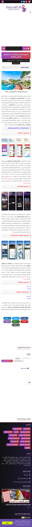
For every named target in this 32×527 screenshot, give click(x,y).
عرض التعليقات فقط (18, 361)
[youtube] (26, 2)
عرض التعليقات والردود (7, 361)
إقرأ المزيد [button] (18, 524)
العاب (15, 432)
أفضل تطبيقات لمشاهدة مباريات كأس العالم (18, 504)
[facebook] (22, 2)
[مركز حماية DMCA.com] (26, 518)
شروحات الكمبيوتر (24, 445)
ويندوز (26, 448)
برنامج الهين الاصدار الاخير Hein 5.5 (20, 482)
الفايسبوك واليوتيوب (23, 435)
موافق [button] (7, 523)
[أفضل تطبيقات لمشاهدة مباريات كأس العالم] (16, 496)
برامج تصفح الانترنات (13, 438)
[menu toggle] (29, 2)
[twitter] (24, 2)
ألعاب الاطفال (7, 432)
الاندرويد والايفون (11, 60)
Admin (28, 507)
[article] (16, 333)
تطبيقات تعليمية (24, 441)
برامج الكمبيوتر (25, 438)
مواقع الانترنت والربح (11, 445)
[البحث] (2, 2)
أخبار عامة (26, 429)
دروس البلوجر (14, 441)
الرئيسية (25, 49)
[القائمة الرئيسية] (3, 48)
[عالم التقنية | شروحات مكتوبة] (16, 8)
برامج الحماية (12, 435)
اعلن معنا (26, 475)
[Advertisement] (16, 29)
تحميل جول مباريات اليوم (23, 478)
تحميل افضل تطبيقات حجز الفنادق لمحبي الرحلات (19, 307)
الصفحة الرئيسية (20, 60)
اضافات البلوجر (16, 429)
